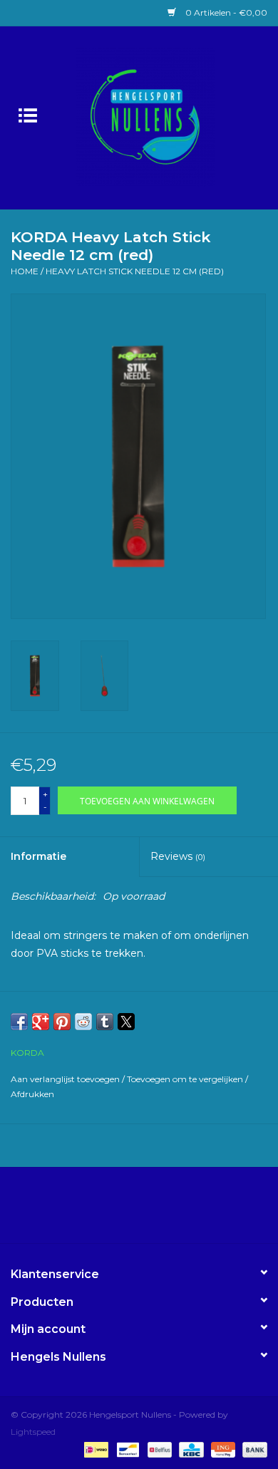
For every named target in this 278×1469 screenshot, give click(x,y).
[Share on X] (126, 1021)
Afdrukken (32, 1094)
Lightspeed (33, 1431)
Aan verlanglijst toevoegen (66, 1079)
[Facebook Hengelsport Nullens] (126, 1210)
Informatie (38, 856)
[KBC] (189, 1449)
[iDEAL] (94, 1449)
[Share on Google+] (40, 1021)
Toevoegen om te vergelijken (186, 1079)
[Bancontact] (126, 1449)
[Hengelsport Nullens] (166, 116)
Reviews (177, 856)
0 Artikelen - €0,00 (225, 12)
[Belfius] (158, 1449)
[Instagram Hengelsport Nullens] (151, 1210)
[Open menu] (28, 114)
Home (24, 271)
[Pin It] (62, 1021)
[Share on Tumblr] (104, 1021)
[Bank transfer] (252, 1449)
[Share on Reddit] (83, 1021)
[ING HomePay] (221, 1449)
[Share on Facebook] (19, 1021)
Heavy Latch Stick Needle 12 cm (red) (135, 271)
